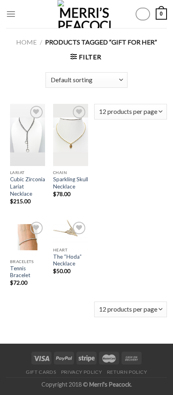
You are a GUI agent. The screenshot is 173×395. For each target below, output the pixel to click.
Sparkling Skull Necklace (70, 183)
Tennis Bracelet (20, 272)
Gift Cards (41, 372)
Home (26, 42)
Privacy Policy (81, 372)
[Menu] (11, 14)
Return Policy (127, 372)
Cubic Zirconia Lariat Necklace (27, 186)
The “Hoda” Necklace (67, 260)
